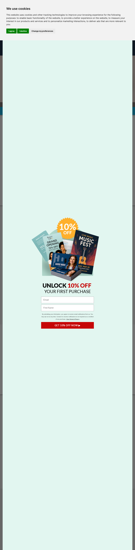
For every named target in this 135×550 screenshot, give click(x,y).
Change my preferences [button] (42, 31)
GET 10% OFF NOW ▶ (67, 325)
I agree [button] (11, 31)
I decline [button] (23, 31)
